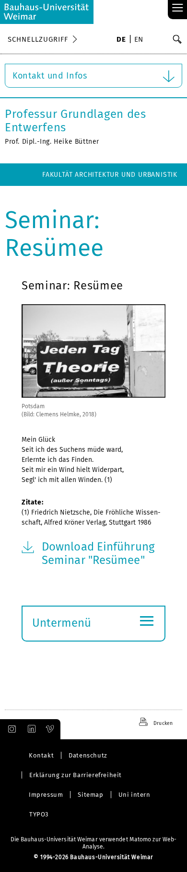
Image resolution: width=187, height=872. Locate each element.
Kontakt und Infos (49, 75)
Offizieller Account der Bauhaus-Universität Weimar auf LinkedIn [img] (30, 729)
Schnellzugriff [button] (38, 39)
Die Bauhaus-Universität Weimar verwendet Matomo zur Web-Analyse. (94, 843)
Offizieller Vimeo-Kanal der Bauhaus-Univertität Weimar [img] (50, 729)
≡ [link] (177, 8)
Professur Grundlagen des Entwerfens (75, 120)
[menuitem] (121, 40)
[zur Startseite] (47, 12)
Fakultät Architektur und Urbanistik (109, 175)
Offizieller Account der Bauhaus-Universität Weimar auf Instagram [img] (10, 729)
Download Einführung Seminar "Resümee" (98, 553)
